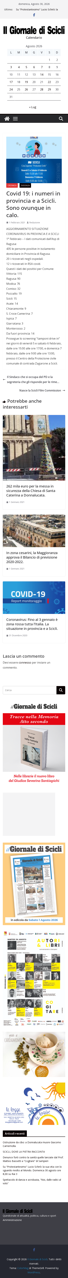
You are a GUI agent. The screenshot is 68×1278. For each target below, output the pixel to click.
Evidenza (25, 185)
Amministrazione (12, 1220)
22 (49, 82)
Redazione (34, 222)
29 (49, 89)
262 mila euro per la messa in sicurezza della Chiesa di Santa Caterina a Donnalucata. (30, 490)
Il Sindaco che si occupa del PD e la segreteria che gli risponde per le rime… (33, 379)
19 (26, 82)
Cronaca (12, 185)
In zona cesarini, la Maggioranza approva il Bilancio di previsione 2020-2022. (32, 557)
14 (41, 74)
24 (11, 89)
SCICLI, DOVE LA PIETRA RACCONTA (24, 1151)
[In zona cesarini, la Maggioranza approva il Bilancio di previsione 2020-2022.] (34, 517)
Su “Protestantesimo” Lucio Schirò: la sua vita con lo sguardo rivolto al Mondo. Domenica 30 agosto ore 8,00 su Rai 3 (32, 1170)
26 (26, 89)
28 (41, 89)
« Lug (32, 107)
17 (11, 82)
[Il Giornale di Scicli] (7, 119)
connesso (25, 662)
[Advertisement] (29, 814)
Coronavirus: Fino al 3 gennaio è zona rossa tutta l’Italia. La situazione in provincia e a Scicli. (32, 624)
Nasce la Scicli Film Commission (40, 390)
